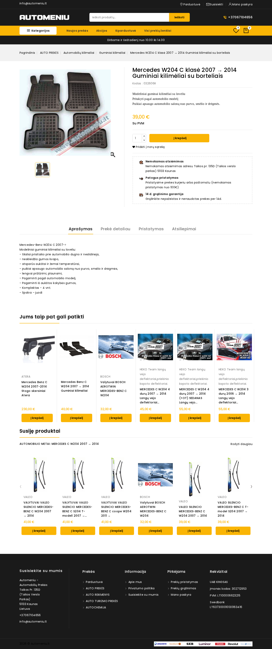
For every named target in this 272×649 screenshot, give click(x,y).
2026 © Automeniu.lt (35, 644)
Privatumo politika (141, 588)
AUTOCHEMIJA (95, 607)
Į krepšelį (180, 138)
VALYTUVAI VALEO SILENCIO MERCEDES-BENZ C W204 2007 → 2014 (38, 509)
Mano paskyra (180, 595)
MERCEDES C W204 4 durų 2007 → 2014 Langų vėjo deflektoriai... (155, 395)
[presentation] (21, 486)
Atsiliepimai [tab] (184, 229)
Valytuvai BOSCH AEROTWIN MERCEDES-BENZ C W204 (113, 388)
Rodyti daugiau (241, 444)
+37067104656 (240, 17)
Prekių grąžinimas (183, 588)
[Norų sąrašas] (236, 30)
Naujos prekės (77, 31)
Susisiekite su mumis (41, 570)
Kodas (136, 83)
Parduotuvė (94, 582)
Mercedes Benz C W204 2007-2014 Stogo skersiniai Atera (34, 388)
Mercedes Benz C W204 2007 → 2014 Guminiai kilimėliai (75, 386)
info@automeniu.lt (33, 3)
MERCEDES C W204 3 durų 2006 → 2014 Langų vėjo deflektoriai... (234, 395)
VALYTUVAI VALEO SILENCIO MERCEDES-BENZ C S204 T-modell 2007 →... (77, 509)
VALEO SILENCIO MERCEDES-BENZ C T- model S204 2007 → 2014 (233, 509)
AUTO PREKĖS (95, 588)
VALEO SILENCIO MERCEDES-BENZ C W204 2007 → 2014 (193, 511)
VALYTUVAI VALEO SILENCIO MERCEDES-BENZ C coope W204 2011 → (116, 509)
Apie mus (134, 582)
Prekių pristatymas (184, 582)
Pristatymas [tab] (151, 229)
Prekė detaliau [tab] (116, 229)
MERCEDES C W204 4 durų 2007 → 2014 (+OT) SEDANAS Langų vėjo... (194, 395)
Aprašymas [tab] (81, 229)
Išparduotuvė (125, 31)
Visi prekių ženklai (157, 31)
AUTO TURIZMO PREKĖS (101, 601)
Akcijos (101, 31)
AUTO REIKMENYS (97, 595)
